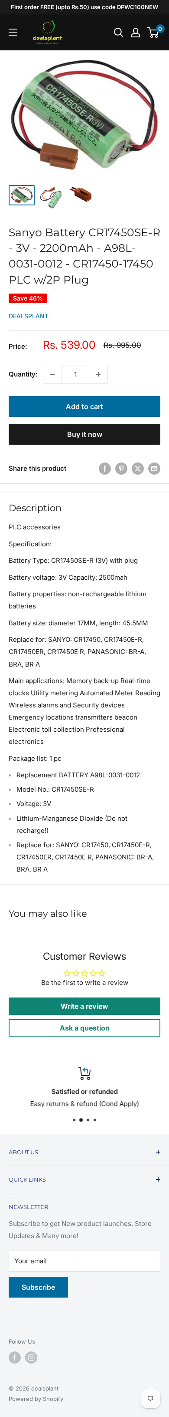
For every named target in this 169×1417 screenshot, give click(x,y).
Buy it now (84, 434)
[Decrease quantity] (52, 374)
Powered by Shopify (36, 1398)
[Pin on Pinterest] (121, 468)
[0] (153, 32)
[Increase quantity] (98, 374)
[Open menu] (13, 32)
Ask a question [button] (85, 1028)
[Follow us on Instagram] (31, 1357)
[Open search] (119, 32)
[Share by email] (154, 468)
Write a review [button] (84, 1006)
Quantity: (23, 374)
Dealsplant (29, 316)
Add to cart (84, 406)
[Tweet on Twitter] (138, 468)
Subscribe (38, 1287)
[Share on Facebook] (105, 468)
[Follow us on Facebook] (15, 1357)
